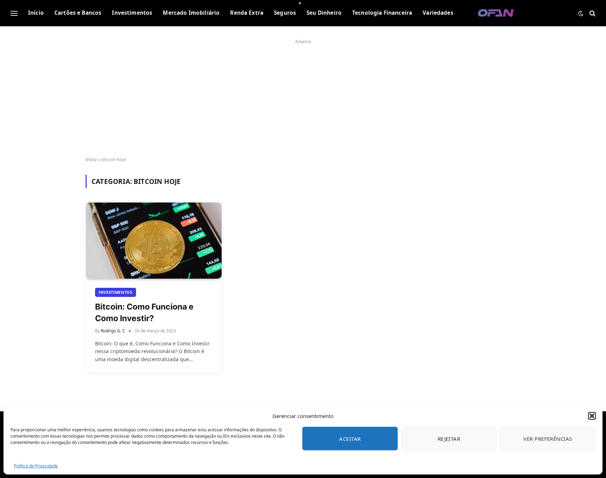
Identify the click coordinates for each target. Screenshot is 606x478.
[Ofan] (496, 13)
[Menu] (14, 13)
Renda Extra (246, 12)
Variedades (438, 12)
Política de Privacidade (36, 466)
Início (36, 12)
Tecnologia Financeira (382, 12)
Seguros (285, 12)
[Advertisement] (303, 95)
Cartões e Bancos (77, 12)
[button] (591, 415)
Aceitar (350, 438)
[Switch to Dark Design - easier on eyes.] (581, 13)
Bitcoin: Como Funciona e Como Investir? (144, 312)
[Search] (591, 13)
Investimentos (132, 12)
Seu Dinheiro (324, 12)
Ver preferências (547, 438)
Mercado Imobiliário (191, 12)
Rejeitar (449, 438)
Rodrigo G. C (113, 331)
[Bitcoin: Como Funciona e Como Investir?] (154, 241)
